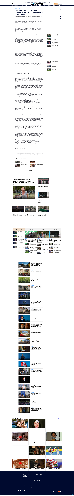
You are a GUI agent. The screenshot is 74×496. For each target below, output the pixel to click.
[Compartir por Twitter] (60, 11)
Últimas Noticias (15, 5)
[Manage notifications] (72, 494)
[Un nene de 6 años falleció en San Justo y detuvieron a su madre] (31, 394)
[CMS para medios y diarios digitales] (55, 491)
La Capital (16, 8)
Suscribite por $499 (56, 3)
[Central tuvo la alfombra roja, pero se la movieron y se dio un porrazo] (53, 39)
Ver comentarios (29, 170)
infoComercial (25, 476)
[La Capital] (37, 4)
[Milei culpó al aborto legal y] (31, 318)
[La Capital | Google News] (26, 491)
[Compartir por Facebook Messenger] (60, 17)
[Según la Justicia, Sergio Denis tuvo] (31, 379)
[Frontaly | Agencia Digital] (59, 491)
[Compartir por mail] (60, 19)
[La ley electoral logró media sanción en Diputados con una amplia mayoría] (31, 272)
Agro (44, 5)
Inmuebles (25, 2)
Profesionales (35, 2)
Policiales (40, 5)
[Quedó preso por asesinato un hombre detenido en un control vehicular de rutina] (31, 410)
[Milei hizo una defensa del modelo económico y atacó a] (31, 349)
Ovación (30, 5)
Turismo (49, 2)
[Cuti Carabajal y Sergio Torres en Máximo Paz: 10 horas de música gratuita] (31, 402)
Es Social (58, 5)
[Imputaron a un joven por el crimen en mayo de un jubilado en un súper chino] (31, 295)
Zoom (20, 8)
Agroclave (24, 475)
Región (26, 5)
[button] (12, 3)
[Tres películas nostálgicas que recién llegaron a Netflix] (36, 165)
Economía (35, 5)
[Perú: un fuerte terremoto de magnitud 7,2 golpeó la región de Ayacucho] (31, 364)
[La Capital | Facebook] (18, 491)
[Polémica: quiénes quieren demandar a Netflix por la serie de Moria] (21, 165)
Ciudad (22, 5)
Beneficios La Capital (44, 2)
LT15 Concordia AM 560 (39, 474)
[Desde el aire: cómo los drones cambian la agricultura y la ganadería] (31, 280)
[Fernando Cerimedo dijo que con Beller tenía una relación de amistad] (31, 387)
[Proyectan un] (31, 265)
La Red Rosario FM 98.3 (39, 473)
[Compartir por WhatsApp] (60, 13)
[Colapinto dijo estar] (31, 237)
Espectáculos (49, 5)
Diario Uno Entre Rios (26, 474)
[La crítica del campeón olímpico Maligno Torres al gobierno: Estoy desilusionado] (31, 247)
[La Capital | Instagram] (22, 491)
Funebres (39, 2)
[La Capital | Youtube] (24, 491)
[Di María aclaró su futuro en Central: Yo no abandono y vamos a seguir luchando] (53, 69)
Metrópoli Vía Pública (51, 473)
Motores (28, 2)
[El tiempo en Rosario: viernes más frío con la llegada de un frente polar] (31, 310)
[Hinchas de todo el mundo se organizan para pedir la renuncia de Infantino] (31, 356)
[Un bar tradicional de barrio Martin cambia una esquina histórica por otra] (43, 183)
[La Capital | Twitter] (20, 491)
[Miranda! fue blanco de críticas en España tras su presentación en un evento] (53, 62)
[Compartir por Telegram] (60, 15)
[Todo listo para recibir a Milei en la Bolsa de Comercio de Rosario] (31, 303)
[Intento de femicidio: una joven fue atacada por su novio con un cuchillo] (31, 288)
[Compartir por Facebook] (60, 9)
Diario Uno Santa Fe (25, 473)
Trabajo (32, 2)
